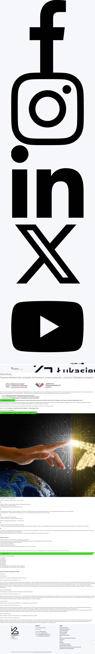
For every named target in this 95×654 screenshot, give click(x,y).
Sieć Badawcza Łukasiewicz (65, 635)
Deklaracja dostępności (64, 627)
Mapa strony (62, 639)
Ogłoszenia (62, 642)
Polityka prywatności (63, 632)
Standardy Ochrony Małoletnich (65, 645)
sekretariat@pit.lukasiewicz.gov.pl (44, 634)
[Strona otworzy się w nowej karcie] (70, 363)
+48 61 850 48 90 (42, 631)
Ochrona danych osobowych (65, 629)
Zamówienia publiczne (64, 630)
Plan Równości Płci (63, 633)
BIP (60, 636)
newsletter (79, 363)
